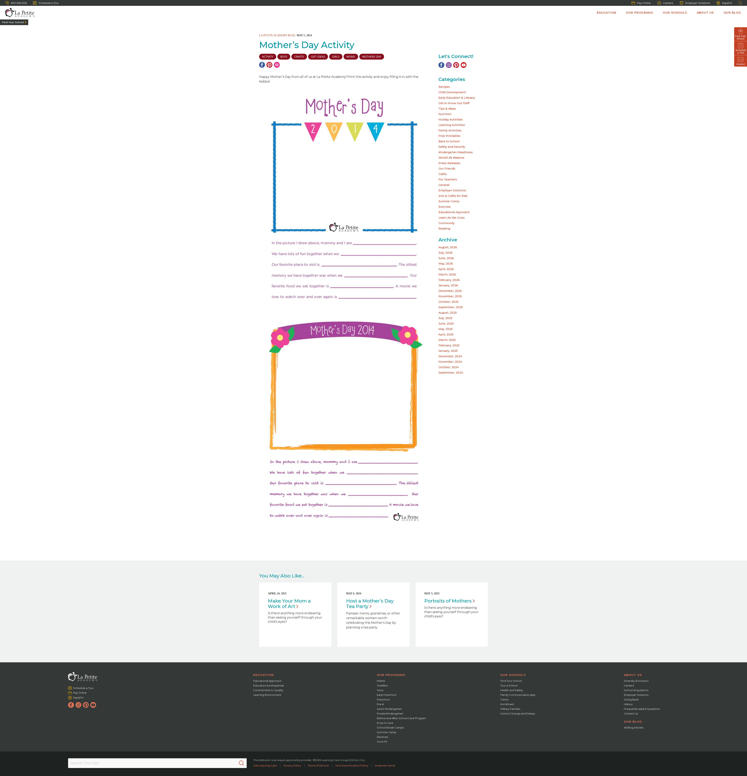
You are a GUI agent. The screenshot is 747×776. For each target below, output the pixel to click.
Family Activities (449, 130)
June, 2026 (446, 258)
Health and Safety (511, 690)
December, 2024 (450, 356)
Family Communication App (517, 694)
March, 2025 (447, 340)
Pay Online (644, 2)
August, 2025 (447, 312)
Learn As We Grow (451, 217)
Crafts (442, 174)
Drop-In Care (385, 722)
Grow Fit (382, 741)
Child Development (452, 92)
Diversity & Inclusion (636, 680)
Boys (283, 56)
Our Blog (732, 12)
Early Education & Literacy (456, 97)
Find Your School (13, 22)
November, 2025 (450, 296)
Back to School (448, 141)
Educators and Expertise (268, 685)
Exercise (444, 207)
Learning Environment (267, 694)
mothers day (371, 56)
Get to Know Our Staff (453, 103)
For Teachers (447, 179)
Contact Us (631, 713)
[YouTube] (463, 65)
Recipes (444, 87)
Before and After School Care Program (401, 718)
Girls (335, 56)
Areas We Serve (385, 765)
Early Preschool (386, 694)
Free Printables (449, 136)
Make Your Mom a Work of (289, 603)
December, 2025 (450, 291)
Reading (444, 228)
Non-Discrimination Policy (352, 765)
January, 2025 (448, 351)
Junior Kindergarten (389, 708)
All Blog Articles (633, 727)
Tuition (504, 699)
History (628, 704)
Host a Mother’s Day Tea (370, 603)
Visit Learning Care (265, 765)
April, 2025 (445, 334)
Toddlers (382, 685)
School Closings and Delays (517, 713)
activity (267, 56)
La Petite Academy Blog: (277, 35)
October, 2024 (448, 367)
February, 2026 (449, 280)
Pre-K (380, 704)
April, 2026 (446, 269)
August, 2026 (447, 247)
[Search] (241, 763)
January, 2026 (448, 285)
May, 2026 (445, 263)
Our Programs (639, 12)
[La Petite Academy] (18, 12)
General (443, 185)
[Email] (277, 65)
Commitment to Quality (268, 690)
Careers (668, 2)
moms (350, 56)
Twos (380, 690)
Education (606, 12)
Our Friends (446, 168)
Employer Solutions (697, 2)
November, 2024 (450, 361)
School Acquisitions (636, 690)
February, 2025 (448, 345)
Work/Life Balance (451, 157)
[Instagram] (449, 65)
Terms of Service (318, 765)
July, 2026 (445, 252)
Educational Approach (454, 212)
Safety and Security (451, 147)
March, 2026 (447, 274)
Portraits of (448, 601)
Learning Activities (451, 125)
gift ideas (318, 56)
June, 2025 (446, 323)
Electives (382, 736)
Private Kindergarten (390, 713)
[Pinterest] (269, 65)
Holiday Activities (450, 119)
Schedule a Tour (49, 2)
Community (446, 223)
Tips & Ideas (447, 108)
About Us (705, 12)
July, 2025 (445, 318)
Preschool (383, 699)
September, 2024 (450, 372)
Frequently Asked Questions (642, 708)
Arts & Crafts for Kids (452, 196)
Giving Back (631, 699)
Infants (381, 680)
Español (727, 2)
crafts (299, 56)
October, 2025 (448, 302)
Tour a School (508, 685)
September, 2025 (450, 307)
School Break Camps (390, 727)
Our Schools (675, 12)
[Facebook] (262, 65)
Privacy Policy (292, 765)
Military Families (510, 708)
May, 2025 (445, 329)
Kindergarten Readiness (455, 152)
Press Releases (449, 163)
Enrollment (507, 704)
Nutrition (444, 114)
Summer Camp (448, 201)
